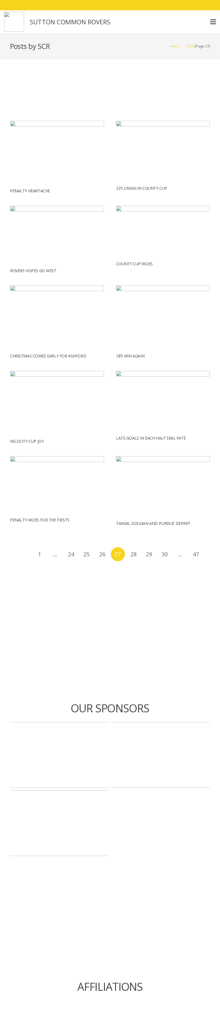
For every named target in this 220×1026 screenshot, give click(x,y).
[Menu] (213, 22)
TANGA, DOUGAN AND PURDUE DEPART (153, 523)
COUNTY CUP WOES (134, 263)
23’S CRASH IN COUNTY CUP (141, 188)
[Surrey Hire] (59, 823)
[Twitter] (190, 5)
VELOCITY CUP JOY (27, 441)
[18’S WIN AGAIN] (163, 288)
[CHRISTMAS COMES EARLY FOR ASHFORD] (57, 288)
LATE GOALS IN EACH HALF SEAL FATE (151, 438)
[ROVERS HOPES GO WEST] (57, 209)
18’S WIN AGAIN (130, 356)
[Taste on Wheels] (59, 755)
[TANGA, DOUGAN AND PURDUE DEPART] (163, 459)
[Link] (14, 22)
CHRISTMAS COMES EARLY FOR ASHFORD (48, 356)
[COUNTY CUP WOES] (163, 209)
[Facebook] (180, 5)
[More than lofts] (160, 755)
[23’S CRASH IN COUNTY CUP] (163, 124)
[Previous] (24, 554)
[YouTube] (211, 5)
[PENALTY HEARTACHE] (57, 124)
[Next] (110, 570)
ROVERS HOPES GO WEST (33, 270)
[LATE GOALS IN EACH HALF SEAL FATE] (163, 374)
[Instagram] (200, 5)
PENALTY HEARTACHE (30, 190)
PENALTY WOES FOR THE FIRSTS (40, 520)
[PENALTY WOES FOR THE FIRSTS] (57, 459)
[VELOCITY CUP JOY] (57, 374)
